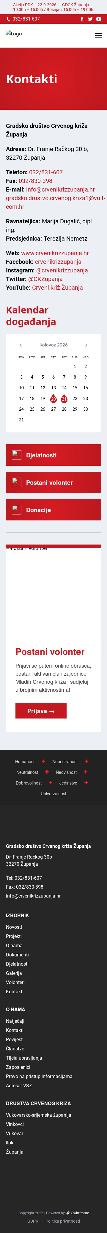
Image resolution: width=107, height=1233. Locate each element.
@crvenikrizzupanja (62, 270)
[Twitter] (90, 19)
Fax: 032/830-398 (24, 887)
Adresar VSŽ (19, 1085)
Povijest (14, 1039)
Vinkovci (15, 1124)
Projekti (14, 936)
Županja (14, 1152)
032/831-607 (46, 172)
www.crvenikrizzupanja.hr (55, 253)
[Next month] (86, 345)
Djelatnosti (17, 964)
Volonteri (15, 982)
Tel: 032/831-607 (24, 878)
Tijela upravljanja (24, 1058)
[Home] (14, 36)
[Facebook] (82, 19)
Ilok (9, 1143)
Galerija (14, 973)
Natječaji (15, 1021)
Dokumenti (17, 955)
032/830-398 (35, 180)
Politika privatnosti (62, 1221)
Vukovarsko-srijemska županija (38, 1115)
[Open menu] (98, 36)
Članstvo (15, 1049)
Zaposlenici (18, 1067)
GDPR (32, 1221)
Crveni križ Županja (57, 287)
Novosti (14, 927)
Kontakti (14, 1030)
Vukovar (14, 1133)
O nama (14, 945)
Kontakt (14, 991)
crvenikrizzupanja (58, 261)
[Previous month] (21, 345)
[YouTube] (98, 19)
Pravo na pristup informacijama (39, 1076)
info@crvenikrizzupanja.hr (60, 189)
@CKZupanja (45, 279)
